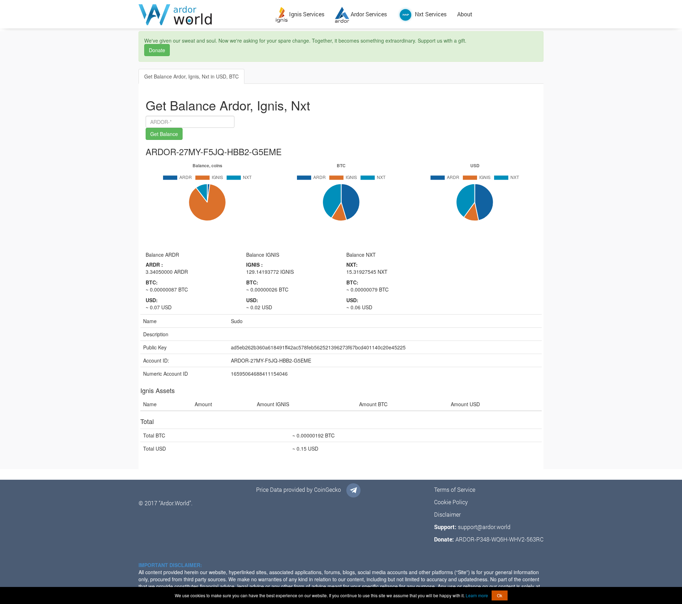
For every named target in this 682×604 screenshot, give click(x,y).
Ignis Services (306, 14)
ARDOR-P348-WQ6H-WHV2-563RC (499, 539)
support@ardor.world (484, 526)
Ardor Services (368, 14)
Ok (499, 595)
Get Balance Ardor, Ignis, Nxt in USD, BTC (191, 76)
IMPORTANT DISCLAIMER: (170, 564)
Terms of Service (454, 489)
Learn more (477, 595)
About (464, 14)
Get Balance (164, 133)
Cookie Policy (451, 502)
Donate (157, 50)
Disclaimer (447, 514)
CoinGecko (327, 489)
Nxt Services (429, 14)
